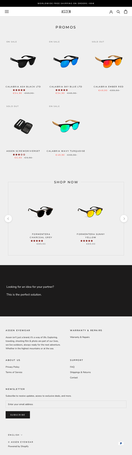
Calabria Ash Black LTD (23, 86)
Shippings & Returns (80, 372)
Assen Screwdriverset (23, 151)
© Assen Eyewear (20, 442)
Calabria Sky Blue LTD (66, 86)
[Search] (118, 11)
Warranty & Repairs (80, 337)
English (14, 435)
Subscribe (17, 415)
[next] (123, 218)
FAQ (72, 366)
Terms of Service (14, 372)
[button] (19, 90)
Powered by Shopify (18, 446)
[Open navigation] (7, 11)
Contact (74, 377)
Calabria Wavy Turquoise (66, 151)
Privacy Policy (12, 366)
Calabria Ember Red (109, 86)
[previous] (8, 218)
